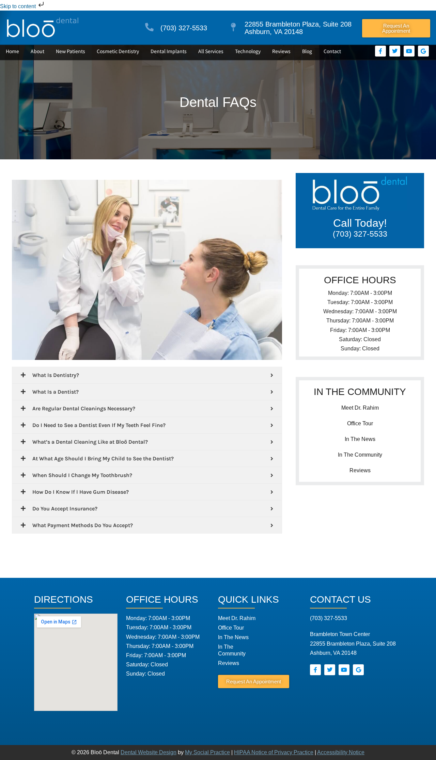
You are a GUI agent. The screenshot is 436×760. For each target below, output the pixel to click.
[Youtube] (409, 51)
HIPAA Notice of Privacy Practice (273, 752)
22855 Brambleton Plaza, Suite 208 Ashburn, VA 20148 (298, 27)
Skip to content (18, 6)
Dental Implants (169, 51)
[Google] (423, 51)
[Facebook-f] (380, 51)
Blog (307, 51)
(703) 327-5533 (183, 28)
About (37, 51)
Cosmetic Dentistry (118, 51)
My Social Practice (207, 752)
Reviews (281, 51)
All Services (210, 51)
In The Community (360, 455)
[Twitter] (394, 51)
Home (12, 51)
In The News (360, 439)
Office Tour (360, 423)
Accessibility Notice (340, 752)
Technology (248, 51)
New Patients (70, 51)
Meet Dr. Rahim (360, 408)
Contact (332, 51)
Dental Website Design (148, 752)
